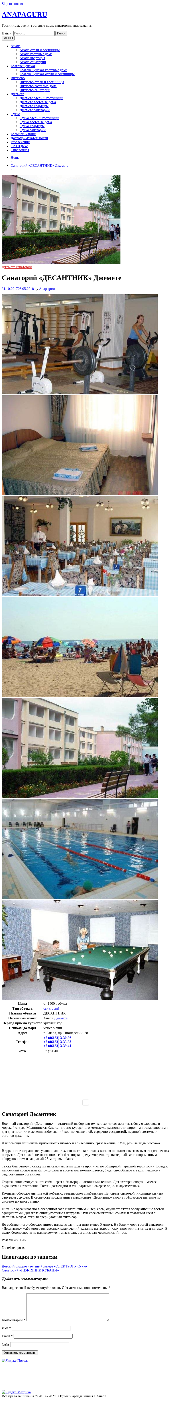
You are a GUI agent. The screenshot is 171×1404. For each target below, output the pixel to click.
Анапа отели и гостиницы (40, 50)
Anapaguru (47, 289)
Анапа (15, 46)
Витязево (18, 78)
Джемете (17, 94)
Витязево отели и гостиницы (42, 82)
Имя (6, 1328)
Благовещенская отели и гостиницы (47, 74)
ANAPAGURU (24, 14)
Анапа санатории (33, 62)
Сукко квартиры (32, 126)
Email (7, 1336)
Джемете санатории (35, 110)
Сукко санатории (33, 130)
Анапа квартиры (32, 58)
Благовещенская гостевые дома (43, 70)
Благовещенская (23, 66)
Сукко (15, 114)
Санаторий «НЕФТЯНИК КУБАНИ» (30, 1270)
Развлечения (20, 142)
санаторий (51, 1008)
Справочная (20, 150)
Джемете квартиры (34, 106)
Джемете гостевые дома (38, 102)
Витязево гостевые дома (38, 86)
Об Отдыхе (19, 146)
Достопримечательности (29, 138)
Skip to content (12, 4)
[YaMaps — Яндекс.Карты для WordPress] (86, 1102)
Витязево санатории (35, 90)
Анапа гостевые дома (36, 54)
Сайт (5, 1344)
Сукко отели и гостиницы (39, 118)
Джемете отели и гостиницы (41, 98)
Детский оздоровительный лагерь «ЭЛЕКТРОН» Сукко (44, 1266)
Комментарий (13, 1320)
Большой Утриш (23, 134)
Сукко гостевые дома (36, 122)
